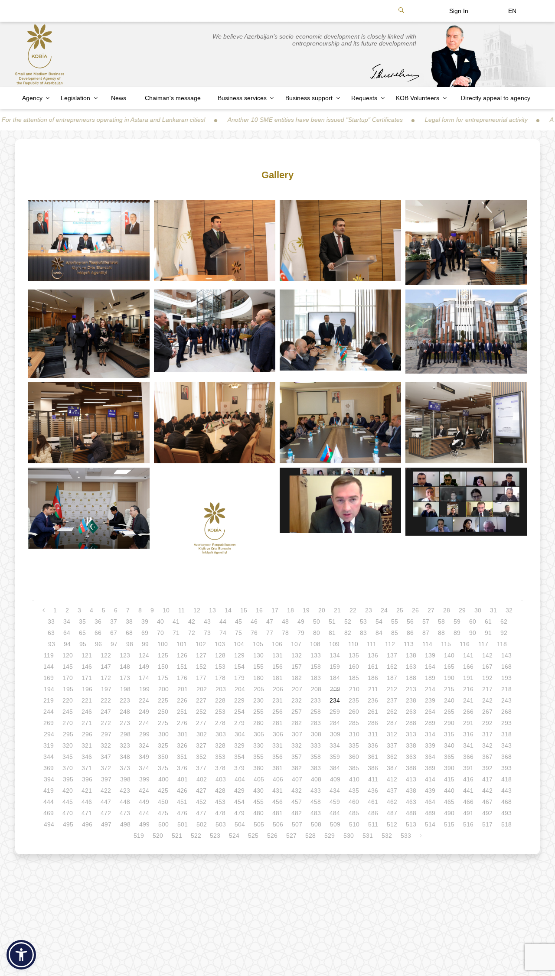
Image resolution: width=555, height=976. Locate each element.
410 (354, 779)
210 (354, 689)
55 (394, 621)
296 (87, 734)
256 (277, 711)
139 (430, 655)
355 (258, 756)
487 (392, 813)
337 (392, 745)
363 (411, 756)
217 (487, 689)
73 (207, 632)
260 (354, 711)
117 (483, 644)
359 (335, 756)
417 (487, 779)
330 (258, 745)
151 (182, 666)
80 (316, 632)
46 (254, 621)
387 (392, 768)
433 (315, 790)
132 (296, 655)
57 (425, 621)
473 (125, 813)
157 (296, 666)
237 (392, 700)
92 (503, 632)
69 (144, 632)
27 (431, 610)
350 (163, 756)
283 (315, 722)
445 (67, 801)
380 (258, 768)
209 (335, 689)
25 (399, 610)
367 (487, 756)
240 (449, 700)
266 (468, 711)
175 (163, 677)
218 (506, 689)
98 (129, 644)
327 (201, 745)
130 (258, 655)
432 (296, 790)
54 (378, 621)
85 (394, 632)
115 (446, 644)
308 (316, 734)
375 (163, 768)
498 (125, 824)
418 (506, 779)
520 (158, 835)
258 (315, 711)
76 (254, 632)
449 (144, 801)
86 (410, 632)
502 (201, 824)
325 (163, 745)
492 (487, 813)
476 (182, 813)
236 (373, 700)
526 (272, 835)
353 (220, 756)
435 (354, 790)
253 (220, 711)
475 (163, 813)
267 (487, 711)
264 (430, 711)
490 (449, 813)
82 (347, 632)
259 (335, 711)
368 (506, 756)
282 (296, 722)
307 (297, 734)
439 (430, 790)
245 (67, 711)
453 (220, 801)
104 (239, 644)
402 (201, 779)
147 (106, 666)
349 (144, 756)
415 (449, 779)
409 (335, 779)
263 (411, 711)
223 (125, 700)
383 (315, 768)
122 (106, 655)
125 (163, 655)
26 (415, 610)
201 (182, 689)
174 (144, 677)
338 (411, 745)
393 (506, 768)
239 (430, 700)
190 (449, 677)
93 (51, 644)
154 (239, 666)
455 (258, 801)
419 (48, 790)
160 (354, 666)
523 (215, 835)
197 (106, 689)
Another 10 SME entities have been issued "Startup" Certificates (274, 119)
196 (87, 689)
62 (503, 621)
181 (277, 677)
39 (144, 621)
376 (182, 768)
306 (278, 734)
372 (106, 768)
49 (300, 621)
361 (373, 756)
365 (449, 756)
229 (239, 700)
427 (201, 790)
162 (392, 666)
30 (477, 610)
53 (363, 621)
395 (68, 779)
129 (239, 655)
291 (468, 722)
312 (392, 734)
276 (182, 722)
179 (239, 677)
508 (316, 824)
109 (334, 644)
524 (234, 835)
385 (354, 768)
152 (201, 666)
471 (87, 813)
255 (258, 711)
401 (182, 779)
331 (277, 745)
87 (425, 632)
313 (411, 734)
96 (98, 644)
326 (182, 745)
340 (449, 745)
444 (48, 801)
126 (182, 655)
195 (68, 689)
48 (285, 621)
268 (506, 711)
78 (285, 632)
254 (239, 711)
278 (220, 722)
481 (277, 813)
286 (373, 722)
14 (228, 610)
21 (337, 610)
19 (306, 610)
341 (468, 745)
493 (506, 813)
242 (487, 700)
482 (296, 813)
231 (277, 700)
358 (315, 756)
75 (238, 632)
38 (129, 621)
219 (48, 700)
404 (240, 779)
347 (106, 756)
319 (48, 745)
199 (144, 689)
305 (259, 734)
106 (277, 644)
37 (113, 621)
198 (125, 689)
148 (125, 666)
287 (392, 722)
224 (144, 700)
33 (51, 621)
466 (468, 801)
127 (201, 655)
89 (457, 632)
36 (98, 621)
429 (239, 790)
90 (472, 632)
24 (384, 610)
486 (373, 813)
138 (411, 655)
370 (67, 768)
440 (449, 790)
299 (144, 734)
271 (87, 722)
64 (66, 632)
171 (87, 677)
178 (220, 677)
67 (113, 632)
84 (378, 632)
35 (82, 621)
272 (106, 722)
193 (506, 677)
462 (392, 801)
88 (441, 632)
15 (243, 610)
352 (201, 756)
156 (277, 666)
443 (506, 790)
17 (274, 610)
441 (468, 790)
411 (373, 779)
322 (106, 745)
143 (506, 655)
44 (222, 621)
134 (335, 655)
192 (487, 677)
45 (238, 621)
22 (352, 610)
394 (49, 779)
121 (87, 655)
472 (106, 813)
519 (139, 835)
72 (191, 632)
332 (296, 745)
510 (354, 824)
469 (48, 813)
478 (220, 813)
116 (465, 644)
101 (181, 644)
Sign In (458, 10)
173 (125, 677)
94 (67, 644)
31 (493, 610)
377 (201, 768)
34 (66, 621)
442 (487, 790)
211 (373, 689)
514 (430, 824)
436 (373, 790)
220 (67, 700)
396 (87, 779)
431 (277, 790)
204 (240, 689)
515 (449, 824)
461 (373, 801)
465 (449, 801)
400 (163, 779)
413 (411, 779)
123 (125, 655)
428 (220, 790)
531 (367, 835)
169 (48, 677)
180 (258, 677)
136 (373, 655)
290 (449, 722)
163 (411, 666)
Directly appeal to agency (495, 97)
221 (87, 700)
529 (329, 835)
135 (354, 655)
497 (106, 824)
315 (449, 734)
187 (392, 677)
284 (335, 722)
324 (144, 745)
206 (278, 689)
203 (220, 689)
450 (163, 801)
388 (411, 768)
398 (125, 779)
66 (98, 632)
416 (468, 779)
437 (392, 790)
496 (87, 824)
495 (68, 824)
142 (487, 655)
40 (160, 621)
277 (201, 722)
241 (468, 700)
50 (316, 621)
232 (296, 700)
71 (176, 632)
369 (48, 768)
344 (48, 756)
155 (258, 666)
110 (353, 644)
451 (182, 801)
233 (315, 700)
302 (201, 734)
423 (125, 790)
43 (207, 621)
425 (163, 790)
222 (106, 700)
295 (68, 734)
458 (315, 801)
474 (144, 813)
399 (144, 779)
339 (430, 745)
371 (87, 768)
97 (114, 644)
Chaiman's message (173, 97)
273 (125, 722)
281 (277, 722)
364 (430, 756)
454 (239, 801)
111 (371, 644)
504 (240, 824)
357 (296, 756)
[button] (21, 954)
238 (411, 700)
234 (335, 700)
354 (239, 756)
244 (48, 711)
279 (239, 722)
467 (487, 801)
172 (106, 677)
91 (488, 632)
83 (363, 632)
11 (181, 610)
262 (392, 711)
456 (277, 801)
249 (144, 711)
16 (259, 610)
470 (67, 813)
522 (196, 835)
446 (87, 801)
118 (502, 644)
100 (162, 644)
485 (354, 813)
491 (468, 813)
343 (506, 745)
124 (144, 655)
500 (163, 824)
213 (411, 689)
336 (373, 745)
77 (269, 632)
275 (163, 722)
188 (411, 677)
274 (144, 722)
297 (106, 734)
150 (163, 666)
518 (506, 824)
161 (373, 666)
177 (201, 677)
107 (296, 644)
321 (87, 745)
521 (177, 835)
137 (392, 655)
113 (409, 644)
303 (220, 734)
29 (462, 610)
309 (335, 734)
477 (201, 813)
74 (222, 632)
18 (290, 610)
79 (300, 632)
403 (220, 779)
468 (506, 801)
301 (182, 734)
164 (430, 666)
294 (49, 734)
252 (201, 711)
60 (472, 621)
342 (487, 745)
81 (332, 632)
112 (390, 644)
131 (277, 655)
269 (48, 722)
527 (291, 835)
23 (368, 610)
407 (297, 779)
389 (430, 768)
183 (315, 677)
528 (310, 835)
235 (354, 700)
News (118, 97)
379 (239, 768)
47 (269, 621)
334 (335, 745)
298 (125, 734)
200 (163, 689)
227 (201, 700)
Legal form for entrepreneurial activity (435, 119)
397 (106, 779)
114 (427, 644)
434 (335, 790)
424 (144, 790)
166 (468, 666)
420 (67, 790)
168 (506, 666)
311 (373, 734)
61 (488, 621)
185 (354, 677)
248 (125, 711)
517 (487, 824)
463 (411, 801)
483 (315, 813)
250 (163, 711)
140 (449, 655)
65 (82, 632)
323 (125, 745)
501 (182, 824)
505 (259, 824)
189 (430, 677)
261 (373, 711)
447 (106, 801)
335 (354, 745)
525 (253, 835)
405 (259, 779)
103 (220, 644)
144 (48, 666)
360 (354, 756)
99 (145, 644)
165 (449, 666)
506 (278, 824)
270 (67, 722)
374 (144, 768)
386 (373, 768)
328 (220, 745)
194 (49, 689)
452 (201, 801)
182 (296, 677)
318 (506, 734)
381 (277, 768)
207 (297, 689)
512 (392, 824)
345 (67, 756)
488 (411, 813)
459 (335, 801)
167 (487, 666)
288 (411, 722)
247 (106, 711)
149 (144, 666)
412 (392, 779)
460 (354, 801)
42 (191, 621)
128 (220, 655)
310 (354, 734)
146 (87, 666)
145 (67, 666)
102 (201, 644)
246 (87, 711)
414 (430, 779)
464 (430, 801)
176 (182, 677)
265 (449, 711)
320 (67, 745)
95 (82, 644)
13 (212, 610)
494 (49, 824)
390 (449, 768)
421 (87, 790)
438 (411, 790)
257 (296, 711)
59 (457, 621)
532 (387, 835)
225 (163, 700)
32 (509, 610)
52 (347, 621)
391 (468, 768)
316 (468, 734)
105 (258, 644)
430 (258, 790)
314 (430, 734)
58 (441, 621)
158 (315, 666)
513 (411, 824)
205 (259, 689)
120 (67, 655)
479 (239, 813)
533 (406, 835)
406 (278, 779)
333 (315, 745)
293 (506, 722)
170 (67, 677)
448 (125, 801)
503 (220, 824)
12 (196, 610)
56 (410, 621)
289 (430, 722)
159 (335, 666)
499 (144, 824)
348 (125, 756)
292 (487, 722)
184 (335, 677)
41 (176, 621)
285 (354, 722)
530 (348, 835)
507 (297, 824)
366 (468, 756)
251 (182, 711)
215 (449, 689)
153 (220, 666)
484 (335, 813)
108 (315, 644)
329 (239, 745)
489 (430, 813)
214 (430, 689)
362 (392, 756)
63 (51, 632)
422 (106, 790)
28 (446, 610)
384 (335, 768)
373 (125, 768)
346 (87, 756)
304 (240, 734)
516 (468, 824)
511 (373, 824)
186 (373, 677)
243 (506, 700)
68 (129, 632)
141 (468, 655)
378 (220, 768)
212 (392, 689)
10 (166, 610)
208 (316, 689)
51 (332, 621)
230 (258, 700)
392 (487, 768)
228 (220, 700)
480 (258, 813)
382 (296, 768)
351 (182, 756)
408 (316, 779)
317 (487, 734)
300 (163, 734)
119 (49, 655)
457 (296, 801)
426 (182, 790)
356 (277, 756)
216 (468, 689)
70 (160, 632)
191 (468, 677)
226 (182, 700)
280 (258, 722)
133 (315, 655)
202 (201, 689)
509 (335, 824)
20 (321, 610)
